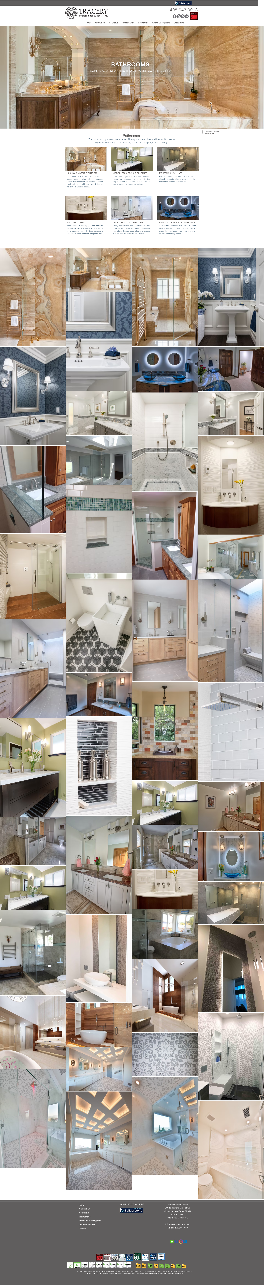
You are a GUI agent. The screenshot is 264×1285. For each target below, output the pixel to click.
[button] (113, 23)
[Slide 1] (132, 122)
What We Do (84, 1209)
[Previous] (12, 77)
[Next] (251, 77)
